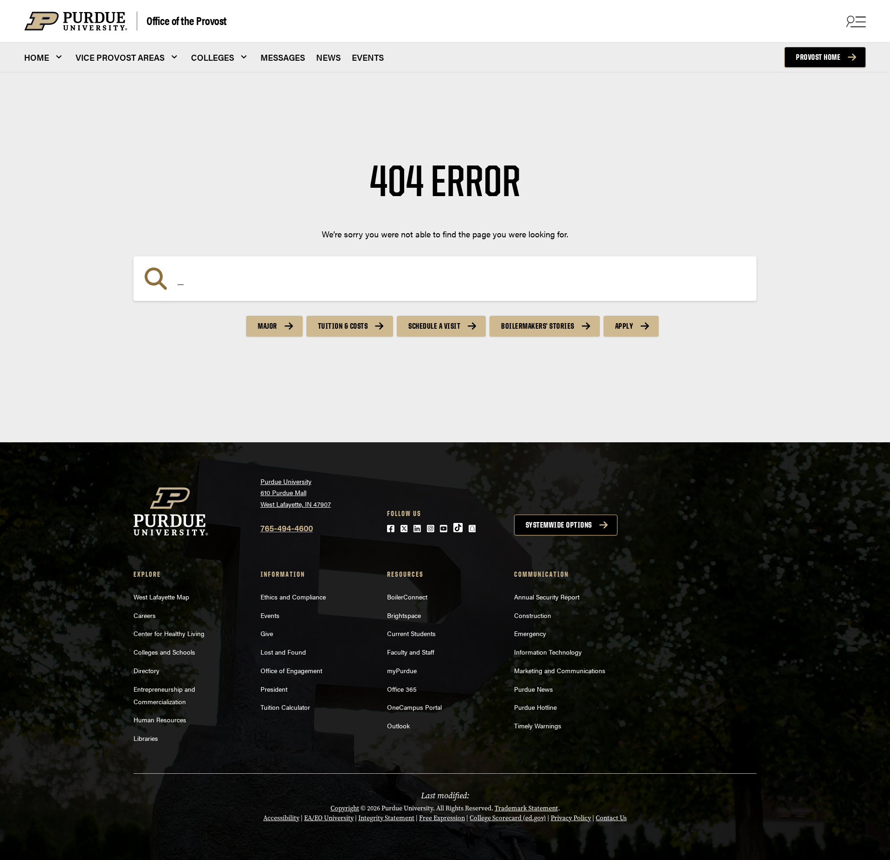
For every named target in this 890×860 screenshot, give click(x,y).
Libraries (146, 738)
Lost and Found (283, 651)
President (274, 689)
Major (267, 326)
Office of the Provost (186, 20)
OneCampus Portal (414, 707)
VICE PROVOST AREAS (120, 57)
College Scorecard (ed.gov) (508, 818)
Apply (624, 326)
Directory (146, 670)
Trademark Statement (526, 808)
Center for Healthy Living (169, 633)
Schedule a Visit (434, 326)
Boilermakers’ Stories (537, 326)
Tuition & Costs (343, 326)
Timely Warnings (537, 725)
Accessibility (281, 818)
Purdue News (533, 689)
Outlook (398, 725)
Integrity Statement (386, 818)
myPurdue (402, 670)
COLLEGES (212, 57)
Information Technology (548, 651)
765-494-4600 (287, 528)
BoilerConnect (407, 596)
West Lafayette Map (161, 596)
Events (270, 615)
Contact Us (611, 818)
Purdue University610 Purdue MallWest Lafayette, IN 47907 (296, 493)
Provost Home (818, 57)
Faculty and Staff (410, 651)
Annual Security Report (546, 596)
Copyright (345, 808)
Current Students (411, 633)
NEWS (328, 57)
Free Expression (442, 818)
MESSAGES (283, 57)
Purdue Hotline (535, 707)
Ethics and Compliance (293, 596)
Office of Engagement (291, 670)
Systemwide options (559, 524)
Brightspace (404, 615)
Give (267, 633)
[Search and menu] (855, 21)
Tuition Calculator (285, 707)
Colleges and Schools (164, 651)
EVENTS (368, 57)
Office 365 (402, 689)
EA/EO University (329, 818)
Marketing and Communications (559, 670)
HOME (36, 57)
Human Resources (160, 719)
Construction (532, 615)
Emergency (530, 633)
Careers (145, 615)
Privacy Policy (571, 818)
